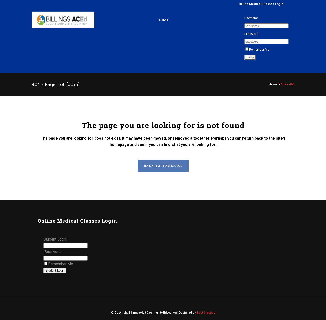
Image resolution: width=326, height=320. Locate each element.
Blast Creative (205, 312)
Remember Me (259, 49)
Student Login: (55, 239)
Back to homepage (163, 165)
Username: (251, 18)
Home (273, 84)
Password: (251, 34)
